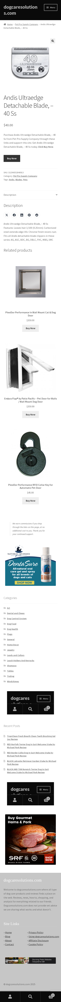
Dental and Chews (16, 613)
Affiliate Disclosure (39, 940)
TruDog (10, 676)
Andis (11, 179)
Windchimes (13, 681)
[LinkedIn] (22, 215)
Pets (25, 179)
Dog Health (12, 629)
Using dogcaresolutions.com (44, 936)
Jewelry (10, 650)
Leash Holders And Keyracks (20, 660)
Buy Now (12, 158)
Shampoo (11, 665)
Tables (10, 670)
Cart (47, 994)
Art (8, 608)
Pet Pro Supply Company (26, 24)
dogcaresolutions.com (20, 10)
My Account (10, 996)
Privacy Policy (36, 932)
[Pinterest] (29, 215)
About (8, 940)
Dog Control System (17, 618)
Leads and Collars (15, 655)
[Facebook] (14, 215)
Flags (9, 634)
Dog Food (11, 623)
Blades (18, 179)
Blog (7, 936)
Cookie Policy (36, 944)
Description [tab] (10, 194)
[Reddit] (37, 215)
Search (30, 996)
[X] (7, 215)
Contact (9, 944)
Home (10, 24)
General (11, 639)
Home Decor (13, 644)
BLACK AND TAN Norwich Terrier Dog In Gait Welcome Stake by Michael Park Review (28, 771)
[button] (52, 40)
